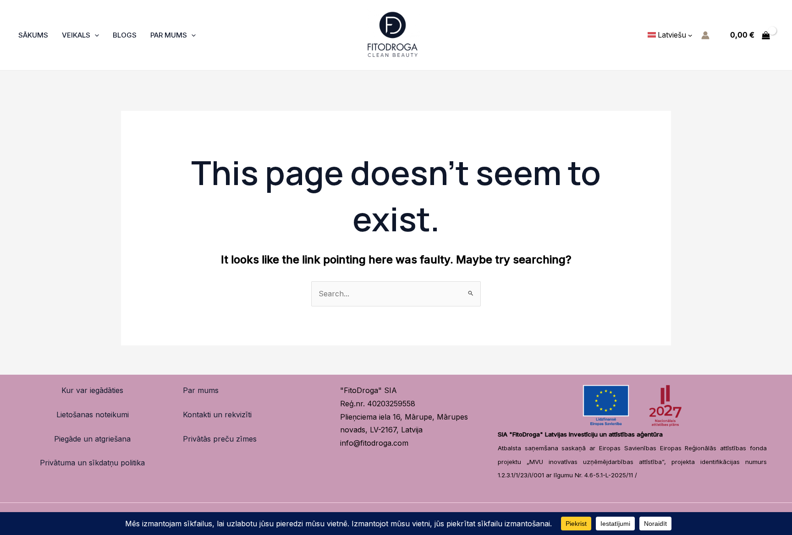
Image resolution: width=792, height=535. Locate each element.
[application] (94, 35)
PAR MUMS (168, 35)
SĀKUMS (33, 35)
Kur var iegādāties (92, 390)
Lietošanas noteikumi (92, 414)
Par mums (201, 390)
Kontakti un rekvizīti (217, 414)
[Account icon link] (705, 35)
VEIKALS (76, 35)
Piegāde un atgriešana (92, 438)
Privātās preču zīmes (220, 438)
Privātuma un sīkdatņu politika (92, 462)
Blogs (125, 35)
